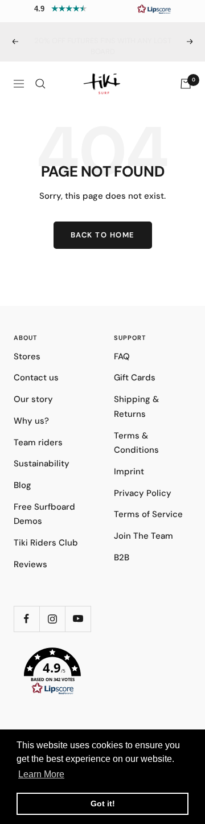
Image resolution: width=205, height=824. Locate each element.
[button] (102, 8)
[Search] (40, 84)
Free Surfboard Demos (44, 514)
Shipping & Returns (136, 406)
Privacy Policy (142, 493)
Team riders (38, 442)
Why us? (31, 421)
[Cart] (185, 84)
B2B (121, 557)
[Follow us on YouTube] (78, 619)
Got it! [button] (103, 803)
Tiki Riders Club (46, 542)
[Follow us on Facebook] (26, 619)
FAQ (122, 356)
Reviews (30, 564)
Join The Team (143, 536)
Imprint (129, 471)
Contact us (36, 377)
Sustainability (41, 463)
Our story (33, 399)
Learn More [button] (41, 774)
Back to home (103, 235)
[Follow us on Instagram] (52, 619)
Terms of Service (148, 514)
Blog (22, 485)
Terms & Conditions (136, 443)
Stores (27, 356)
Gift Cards (134, 377)
